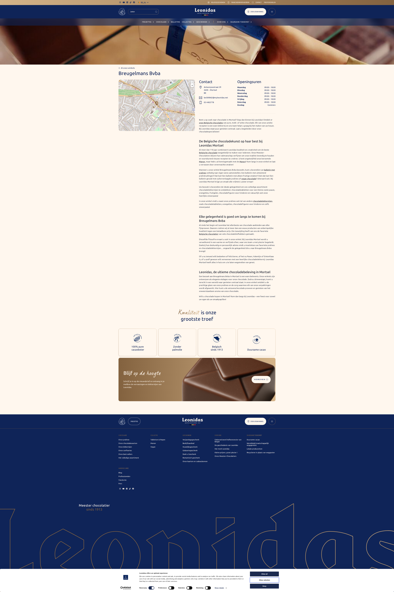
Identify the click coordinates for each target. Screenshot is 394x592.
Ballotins (175, 22)
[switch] (171, 588)
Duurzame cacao (253, 440)
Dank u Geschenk (189, 454)
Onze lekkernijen (125, 447)
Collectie (154, 435)
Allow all (264, 574)
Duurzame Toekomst (254, 435)
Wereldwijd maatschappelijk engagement (258, 444)
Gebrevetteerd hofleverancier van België (228, 441)
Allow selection (264, 580)
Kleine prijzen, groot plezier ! (226, 453)
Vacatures (123, 480)
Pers (120, 484)
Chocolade (123, 435)
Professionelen (124, 476)
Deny (264, 586)
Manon (153, 443)
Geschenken (187, 435)
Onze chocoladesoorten (128, 443)
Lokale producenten (254, 449)
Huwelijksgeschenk (190, 447)
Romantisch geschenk (191, 458)
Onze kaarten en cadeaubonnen (195, 461)
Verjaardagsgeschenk (191, 440)
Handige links (124, 468)
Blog (120, 473)
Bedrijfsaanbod (188, 443)
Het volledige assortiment (129, 458)
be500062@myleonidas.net (216, 98)
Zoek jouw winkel (257, 12)
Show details (219, 588)
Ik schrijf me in (259, 379)
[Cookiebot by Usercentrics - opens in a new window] (126, 588)
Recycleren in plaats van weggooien (261, 453)
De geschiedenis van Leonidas (226, 445)
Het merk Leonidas (222, 449)
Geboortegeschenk (190, 450)
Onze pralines (124, 440)
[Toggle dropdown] (148, 2)
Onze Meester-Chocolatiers (225, 456)
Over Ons (218, 435)
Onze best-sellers (125, 454)
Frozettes (134, 421)
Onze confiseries (125, 450)
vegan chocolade (248, 179)
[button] (156, 103)
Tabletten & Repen (158, 440)
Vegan (153, 447)
